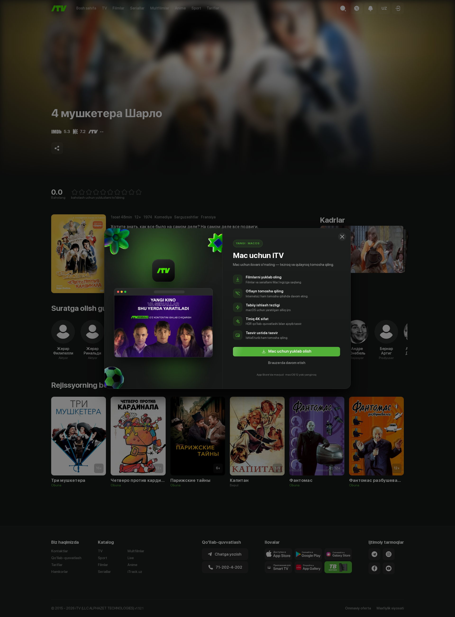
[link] (286, 351)
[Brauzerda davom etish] (342, 237)
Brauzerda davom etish (286, 363)
